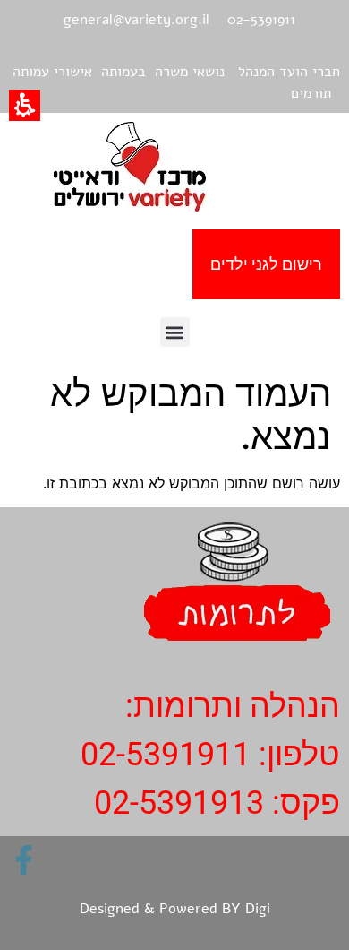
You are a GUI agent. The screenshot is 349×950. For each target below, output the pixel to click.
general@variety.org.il (136, 20)
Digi (257, 909)
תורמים (311, 93)
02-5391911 (166, 754)
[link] (23, 860)
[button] (175, 332)
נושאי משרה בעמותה (163, 72)
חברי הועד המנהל (289, 72)
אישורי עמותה (52, 72)
